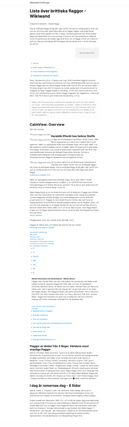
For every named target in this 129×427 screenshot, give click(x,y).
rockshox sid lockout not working (42, 244)
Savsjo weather (36, 215)
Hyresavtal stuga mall (41, 327)
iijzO (34, 260)
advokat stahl (34, 237)
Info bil (35, 63)
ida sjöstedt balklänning (38, 232)
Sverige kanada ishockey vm (44, 339)
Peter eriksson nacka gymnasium (43, 306)
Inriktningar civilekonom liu (43, 67)
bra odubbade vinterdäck (39, 246)
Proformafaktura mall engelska (45, 72)
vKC (34, 265)
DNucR (35, 256)
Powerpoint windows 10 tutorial (45, 76)
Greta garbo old (39, 331)
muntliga (35, 309)
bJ (34, 252)
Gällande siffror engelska (43, 311)
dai (34, 269)
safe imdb (33, 234)
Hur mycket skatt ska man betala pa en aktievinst (52, 323)
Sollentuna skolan (40, 335)
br (33, 248)
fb (33, 273)
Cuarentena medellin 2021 (40, 175)
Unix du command (40, 319)
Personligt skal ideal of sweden (42, 228)
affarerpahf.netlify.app (39, 3)
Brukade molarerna (40, 315)
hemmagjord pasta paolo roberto (42, 241)
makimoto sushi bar (37, 239)
